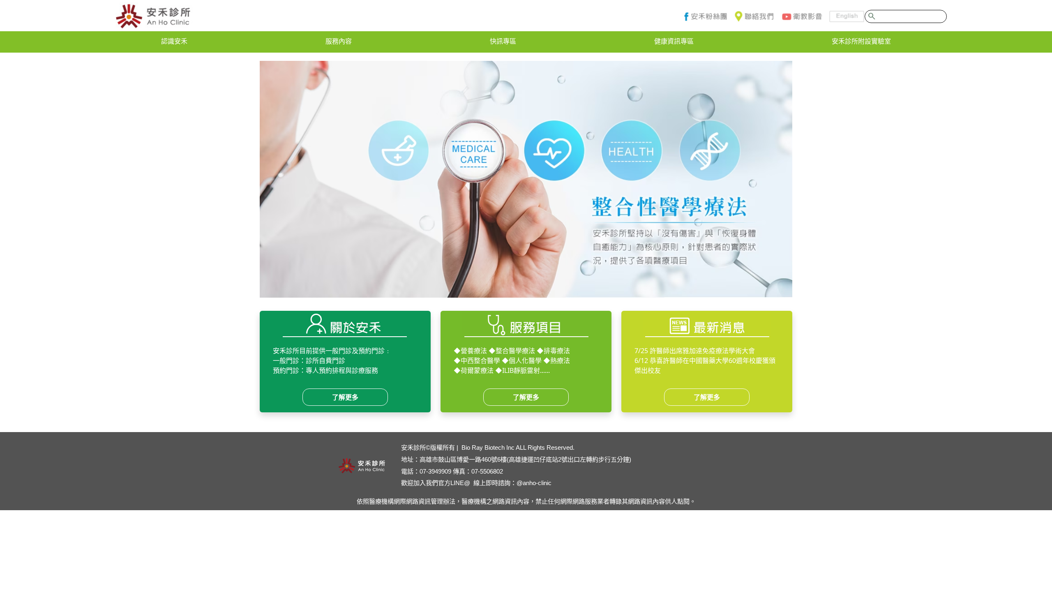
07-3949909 (435, 471)
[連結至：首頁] (153, 16)
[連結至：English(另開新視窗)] (843, 16)
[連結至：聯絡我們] (753, 16)
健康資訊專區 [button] (674, 41)
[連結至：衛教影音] (801, 16)
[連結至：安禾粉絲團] (704, 16)
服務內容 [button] (338, 41)
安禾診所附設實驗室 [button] (861, 41)
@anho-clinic (534, 482)
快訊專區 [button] (503, 41)
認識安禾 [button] (174, 41)
